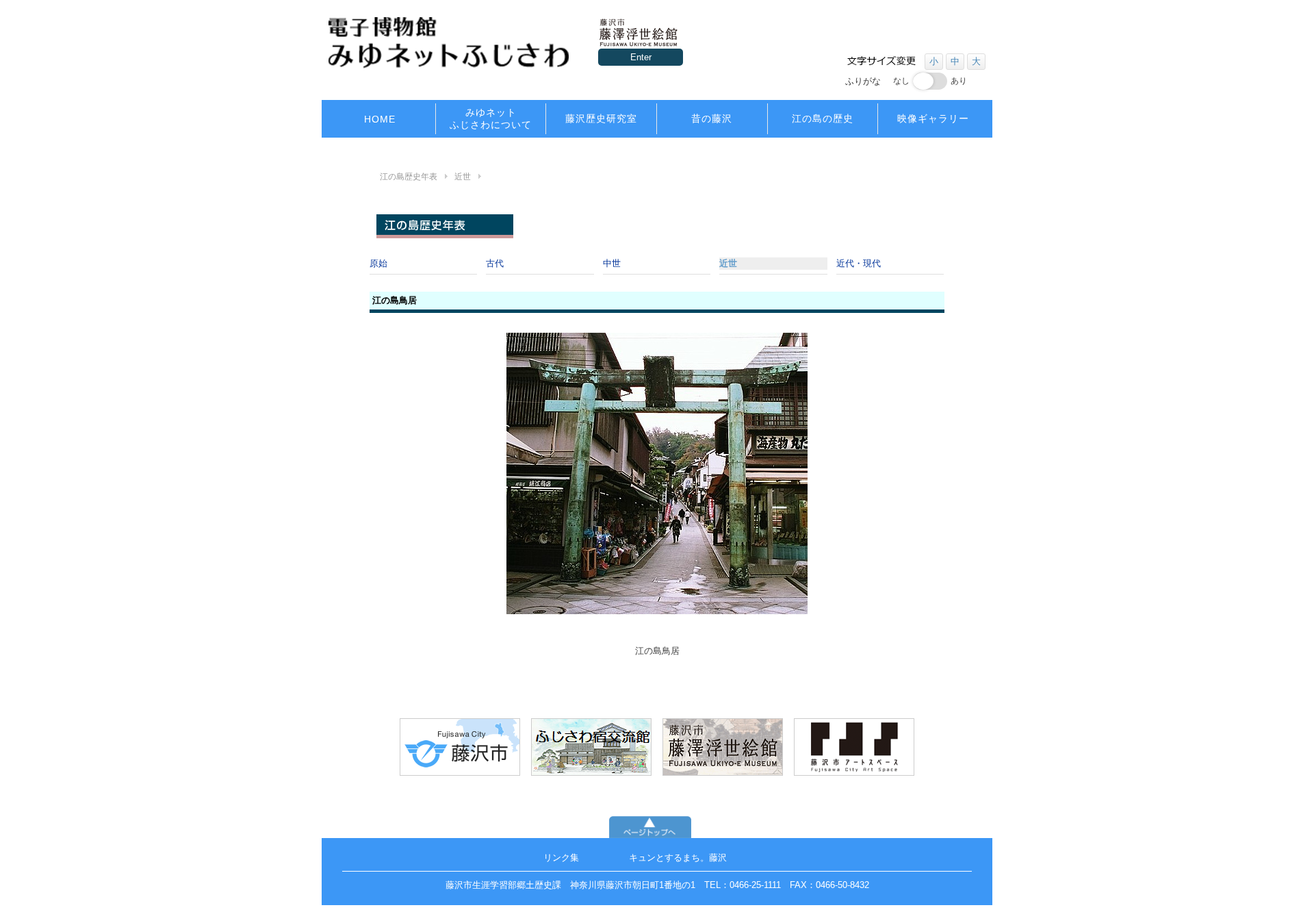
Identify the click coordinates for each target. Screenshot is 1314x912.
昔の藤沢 (711, 118)
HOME (380, 119)
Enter (641, 57)
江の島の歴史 (822, 118)
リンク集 (561, 857)
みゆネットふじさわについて (491, 118)
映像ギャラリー (933, 118)
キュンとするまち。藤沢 (678, 857)
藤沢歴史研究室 (601, 118)
